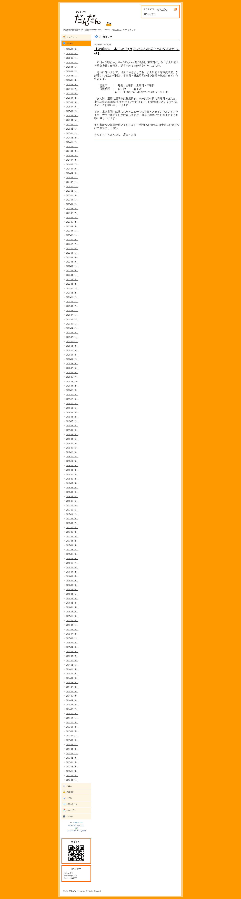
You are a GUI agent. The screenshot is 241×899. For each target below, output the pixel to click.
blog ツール (78, 822)
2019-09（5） (72, 412)
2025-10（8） (72, 93)
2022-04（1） (72, 275)
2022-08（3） (72, 262)
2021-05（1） (72, 324)
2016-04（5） (72, 594)
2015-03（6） (72, 651)
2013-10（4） (72, 727)
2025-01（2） (72, 133)
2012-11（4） (72, 771)
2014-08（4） (72, 682)
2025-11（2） (72, 89)
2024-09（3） (72, 151)
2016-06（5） (72, 585)
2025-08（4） (72, 102)
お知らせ (70, 43)
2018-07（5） (72, 474)
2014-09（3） (72, 678)
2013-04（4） (72, 749)
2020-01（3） (72, 395)
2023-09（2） (72, 204)
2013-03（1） (72, 753)
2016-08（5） (72, 576)
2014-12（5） (72, 665)
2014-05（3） (72, 696)
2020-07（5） (72, 368)
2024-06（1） (72, 164)
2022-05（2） (72, 271)
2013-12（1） (72, 718)
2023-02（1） (72, 235)
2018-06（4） (72, 479)
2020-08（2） (72, 364)
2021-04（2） (72, 328)
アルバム (70, 816)
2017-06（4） (72, 532)
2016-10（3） (72, 567)
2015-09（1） (72, 625)
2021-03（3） (72, 333)
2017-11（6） (72, 510)
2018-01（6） (72, 501)
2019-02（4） (72, 443)
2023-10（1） (72, 200)
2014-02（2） (72, 709)
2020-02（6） (72, 390)
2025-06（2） (72, 111)
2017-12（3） (72, 505)
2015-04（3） (72, 647)
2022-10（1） (72, 253)
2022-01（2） (72, 288)
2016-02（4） (72, 603)
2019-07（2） (72, 421)
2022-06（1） (72, 266)
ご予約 (69, 798)
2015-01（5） (72, 660)
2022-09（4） (72, 257)
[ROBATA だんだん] (76, 828)
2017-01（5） (72, 554)
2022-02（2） (72, 284)
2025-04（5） (72, 120)
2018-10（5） (72, 461)
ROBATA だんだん (76, 825)
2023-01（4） (72, 240)
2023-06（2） (72, 217)
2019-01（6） (72, 448)
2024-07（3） (72, 160)
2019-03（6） (72, 439)
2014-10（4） (72, 674)
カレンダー (70, 810)
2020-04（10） (72, 381)
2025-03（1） (72, 124)
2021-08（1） (72, 310)
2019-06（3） (72, 426)
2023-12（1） (72, 191)
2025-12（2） (72, 85)
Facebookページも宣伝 (76, 831)
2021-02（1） (72, 337)
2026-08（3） (72, 49)
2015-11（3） (72, 616)
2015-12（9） (72, 612)
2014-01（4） (72, 713)
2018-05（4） (72, 483)
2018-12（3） (72, 452)
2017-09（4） (72, 519)
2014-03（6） (72, 705)
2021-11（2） (72, 297)
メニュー (70, 786)
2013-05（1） (72, 744)
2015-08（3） (72, 629)
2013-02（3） (72, 758)
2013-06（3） (72, 740)
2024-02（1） (72, 182)
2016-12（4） (72, 558)
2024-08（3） (72, 155)
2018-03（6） (72, 492)
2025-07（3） (72, 107)
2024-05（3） (72, 169)
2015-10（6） (72, 620)
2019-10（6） (72, 408)
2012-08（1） (72, 780)
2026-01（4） (72, 80)
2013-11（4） (72, 722)
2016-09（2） (72, 572)
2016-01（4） (72, 607)
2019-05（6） (72, 430)
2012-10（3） (72, 775)
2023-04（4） (72, 226)
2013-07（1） (72, 736)
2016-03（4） (72, 598)
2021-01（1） (72, 341)
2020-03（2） (72, 386)
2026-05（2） (72, 62)
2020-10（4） (72, 355)
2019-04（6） (72, 434)
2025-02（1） (72, 129)
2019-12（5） (72, 399)
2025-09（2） (72, 98)
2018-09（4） (72, 465)
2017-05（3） (72, 536)
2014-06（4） (72, 691)
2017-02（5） (72, 550)
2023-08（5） (72, 209)
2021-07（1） (72, 315)
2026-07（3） (72, 53)
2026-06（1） (72, 58)
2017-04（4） (72, 541)
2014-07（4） (72, 687)
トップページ (71, 37)
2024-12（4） (72, 138)
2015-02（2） (72, 656)
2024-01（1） (72, 186)
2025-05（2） (72, 116)
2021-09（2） (72, 306)
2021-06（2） (72, 319)
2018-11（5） (72, 457)
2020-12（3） (72, 346)
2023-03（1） (72, 231)
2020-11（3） (72, 350)
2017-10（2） (72, 514)
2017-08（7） (72, 523)
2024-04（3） (72, 173)
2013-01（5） (72, 762)
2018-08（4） (72, 470)
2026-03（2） (72, 71)
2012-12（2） (72, 767)
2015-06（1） (72, 638)
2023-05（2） (72, 222)
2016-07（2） (72, 581)
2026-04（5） (72, 67)
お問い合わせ (71, 804)
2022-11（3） (72, 248)
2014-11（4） (72, 669)
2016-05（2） (72, 589)
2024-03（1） (72, 178)
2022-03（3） (72, 279)
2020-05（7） (72, 377)
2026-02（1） (72, 76)
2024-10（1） (72, 147)
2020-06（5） (72, 372)
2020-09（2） (72, 359)
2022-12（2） (72, 244)
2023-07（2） (72, 213)
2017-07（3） (72, 527)
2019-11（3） (72, 403)
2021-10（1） (72, 302)
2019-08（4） (72, 417)
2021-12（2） (72, 293)
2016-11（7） (72, 563)
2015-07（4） (72, 634)
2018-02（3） (72, 496)
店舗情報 (70, 792)
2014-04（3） (72, 700)
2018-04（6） (72, 488)
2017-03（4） (72, 545)
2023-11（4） (72, 195)
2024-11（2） (72, 142)
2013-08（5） (72, 731)
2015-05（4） (72, 643)
